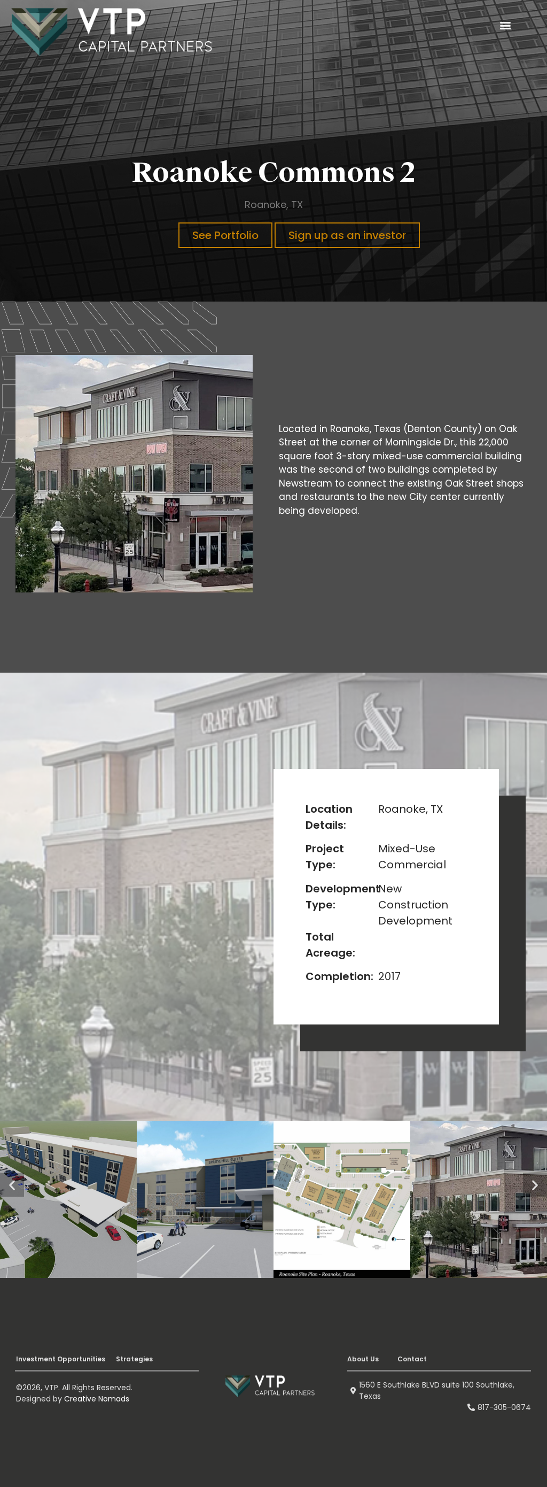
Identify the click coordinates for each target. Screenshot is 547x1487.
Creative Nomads (96, 1398)
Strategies (100, 1359)
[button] (505, 25)
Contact (401, 1359)
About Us (359, 1359)
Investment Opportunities (46, 1359)
